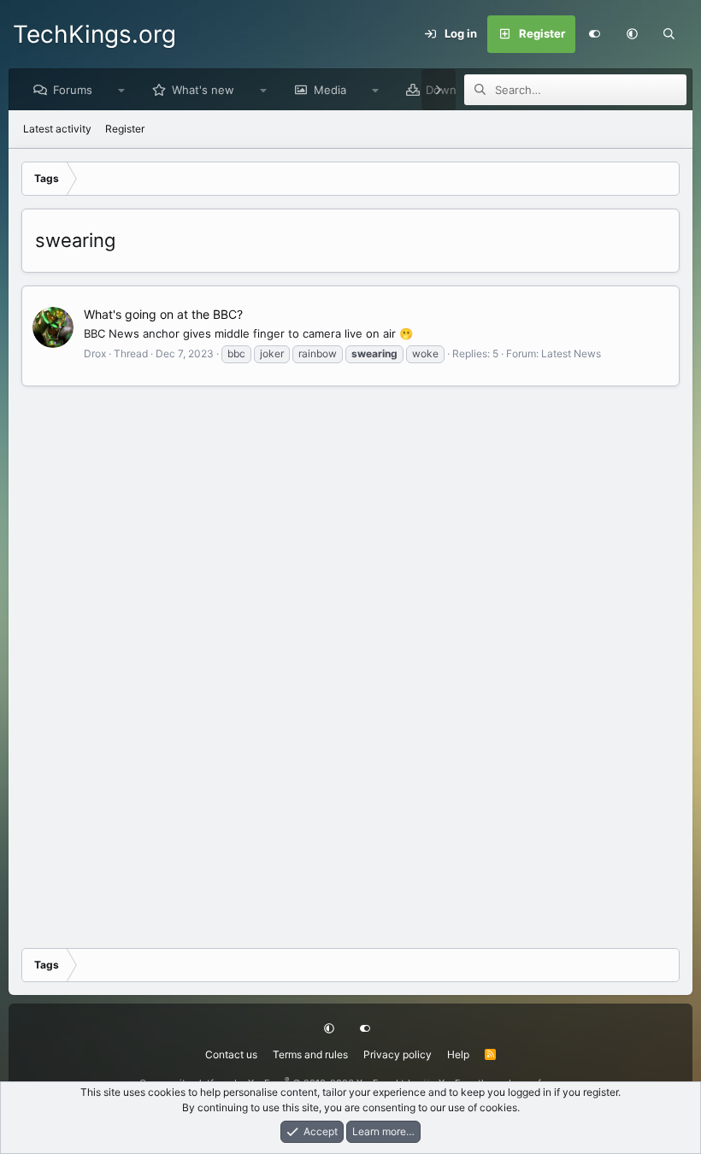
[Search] (669, 34)
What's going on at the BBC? (163, 314)
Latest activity (57, 128)
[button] (632, 34)
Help (458, 1054)
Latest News (571, 353)
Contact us (231, 1054)
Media (330, 90)
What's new (203, 90)
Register (124, 128)
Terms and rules (310, 1054)
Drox (95, 353)
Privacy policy (397, 1054)
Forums (72, 90)
